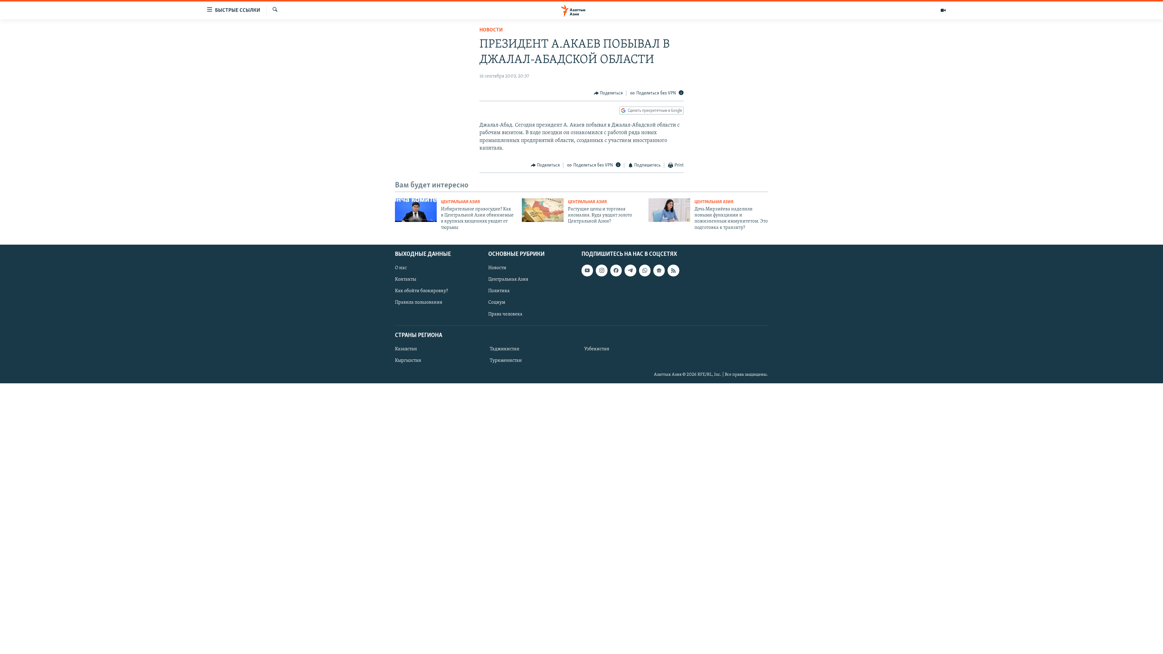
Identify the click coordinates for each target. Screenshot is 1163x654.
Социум (496, 302)
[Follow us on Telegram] (630, 270)
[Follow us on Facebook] (616, 270)
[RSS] (673, 270)
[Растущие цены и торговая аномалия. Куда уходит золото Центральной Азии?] (543, 210)
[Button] (608, 93)
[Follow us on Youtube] (587, 270)
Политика (499, 291)
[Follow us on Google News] (659, 270)
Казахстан (406, 349)
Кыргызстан (408, 360)
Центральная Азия (460, 202)
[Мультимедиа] (943, 10)
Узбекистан (596, 349)
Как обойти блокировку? (421, 291)
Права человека (505, 314)
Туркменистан (506, 360)
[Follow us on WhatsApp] (645, 270)
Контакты (405, 279)
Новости (491, 30)
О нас (401, 268)
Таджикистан (504, 349)
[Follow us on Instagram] (601, 270)
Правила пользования (418, 302)
